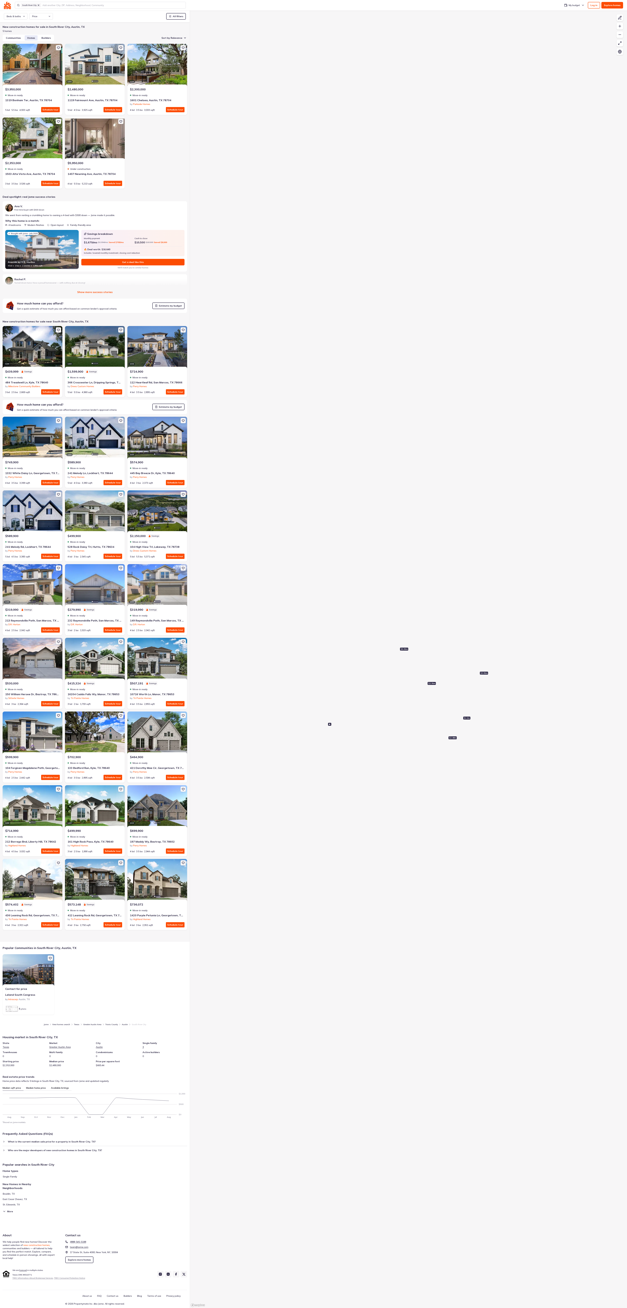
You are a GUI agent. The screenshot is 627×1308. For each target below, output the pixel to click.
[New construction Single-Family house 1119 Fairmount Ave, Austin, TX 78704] (95, 65)
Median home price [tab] (36, 1087)
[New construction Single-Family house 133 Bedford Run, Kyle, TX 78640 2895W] (95, 733)
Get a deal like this (133, 262)
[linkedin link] (168, 1274)
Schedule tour (50, 109)
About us (87, 1295)
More (10, 1211)
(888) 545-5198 (78, 1241)
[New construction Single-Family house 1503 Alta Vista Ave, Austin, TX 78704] (32, 139)
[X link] (184, 1274)
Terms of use (154, 1295)
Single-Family (10, 1176)
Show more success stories (95, 292)
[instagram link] (160, 1274)
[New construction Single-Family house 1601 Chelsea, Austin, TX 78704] (157, 65)
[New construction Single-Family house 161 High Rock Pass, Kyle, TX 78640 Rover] (95, 807)
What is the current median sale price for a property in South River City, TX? (52, 1141)
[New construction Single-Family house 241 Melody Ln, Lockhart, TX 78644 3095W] (95, 438)
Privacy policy (173, 1295)
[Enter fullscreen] (620, 43)
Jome (46, 1024)
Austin (125, 1024)
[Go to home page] (7, 5)
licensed (23, 1270)
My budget (574, 5)
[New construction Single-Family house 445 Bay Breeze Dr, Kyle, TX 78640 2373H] (157, 438)
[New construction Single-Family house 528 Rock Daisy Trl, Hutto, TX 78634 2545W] (95, 512)
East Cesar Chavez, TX (15, 1199)
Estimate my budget (170, 305)
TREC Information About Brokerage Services (32, 1278)
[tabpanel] (95, 1104)
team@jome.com (79, 1247)
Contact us (112, 1295)
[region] (408, 659)
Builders (46, 37)
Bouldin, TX (9, 1193)
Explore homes (612, 5)
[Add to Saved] (58, 47)
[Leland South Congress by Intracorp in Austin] (28, 970)
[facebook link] (176, 1274)
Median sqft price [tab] (12, 1087)
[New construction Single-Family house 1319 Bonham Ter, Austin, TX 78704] (32, 65)
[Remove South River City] (38, 5)
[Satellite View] (620, 51)
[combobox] (113, 5)
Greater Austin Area (92, 1024)
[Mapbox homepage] (198, 1305)
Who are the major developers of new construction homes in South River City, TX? (55, 1150)
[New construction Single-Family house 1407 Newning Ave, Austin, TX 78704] (95, 139)
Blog (139, 1295)
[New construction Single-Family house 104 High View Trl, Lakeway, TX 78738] (157, 512)
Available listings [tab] (60, 1087)
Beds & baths (14, 16)
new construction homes (36, 1245)
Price (34, 16)
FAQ (99, 1295)
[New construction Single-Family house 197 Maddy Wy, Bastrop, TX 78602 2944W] (157, 807)
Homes (31, 37)
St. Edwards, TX (11, 1204)
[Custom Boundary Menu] (620, 17)
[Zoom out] (620, 34)
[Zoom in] (620, 26)
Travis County (111, 1024)
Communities (13, 37)
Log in (593, 5)
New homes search (61, 1024)
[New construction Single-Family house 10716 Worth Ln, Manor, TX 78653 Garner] (157, 659)
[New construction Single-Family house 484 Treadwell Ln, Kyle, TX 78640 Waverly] (32, 347)
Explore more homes (79, 1259)
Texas (76, 1024)
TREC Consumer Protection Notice (69, 1278)
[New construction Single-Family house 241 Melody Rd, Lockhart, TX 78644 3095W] (32, 512)
